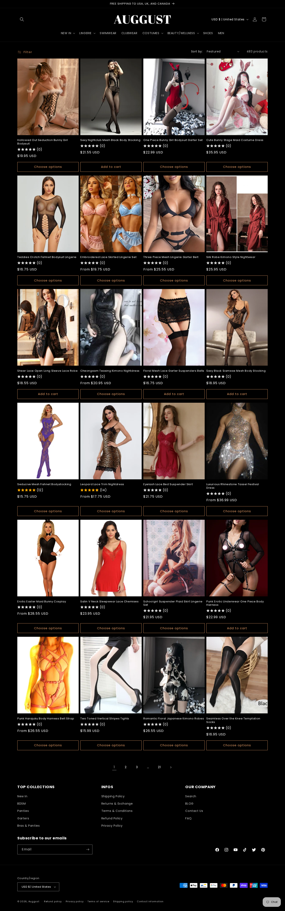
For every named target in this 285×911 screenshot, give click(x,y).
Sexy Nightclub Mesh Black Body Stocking (110, 140)
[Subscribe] (87, 849)
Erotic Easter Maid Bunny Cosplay (41, 601)
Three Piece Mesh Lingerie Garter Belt (170, 257)
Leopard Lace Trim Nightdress (102, 484)
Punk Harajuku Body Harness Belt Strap (45, 718)
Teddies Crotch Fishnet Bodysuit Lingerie (47, 257)
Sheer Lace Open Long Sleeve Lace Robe (47, 371)
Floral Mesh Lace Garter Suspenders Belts (173, 371)
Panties (23, 811)
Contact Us (194, 811)
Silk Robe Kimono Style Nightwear (230, 257)
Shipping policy (123, 901)
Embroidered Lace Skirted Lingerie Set (108, 257)
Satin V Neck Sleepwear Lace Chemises (109, 601)
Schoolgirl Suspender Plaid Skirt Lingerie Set (173, 603)
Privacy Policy (112, 826)
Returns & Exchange (117, 803)
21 (159, 767)
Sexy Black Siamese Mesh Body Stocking (236, 371)
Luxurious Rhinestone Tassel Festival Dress (232, 486)
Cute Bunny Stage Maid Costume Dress (235, 140)
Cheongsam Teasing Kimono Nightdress (110, 371)
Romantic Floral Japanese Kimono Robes (173, 718)
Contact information (150, 901)
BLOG (189, 803)
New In (22, 796)
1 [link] (114, 767)
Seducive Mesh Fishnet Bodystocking (44, 484)
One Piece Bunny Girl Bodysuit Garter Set (173, 140)
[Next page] (170, 767)
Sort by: (197, 51)
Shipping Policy (113, 796)
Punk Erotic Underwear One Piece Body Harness (235, 603)
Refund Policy (112, 818)
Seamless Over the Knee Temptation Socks (233, 720)
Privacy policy (75, 901)
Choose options (48, 167)
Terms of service (98, 901)
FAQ (188, 818)
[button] (21, 19)
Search (190, 796)
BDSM (21, 803)
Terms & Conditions (117, 811)
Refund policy (53, 901)
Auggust (34, 901)
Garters (23, 818)
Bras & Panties (28, 826)
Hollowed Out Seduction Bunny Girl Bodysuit (42, 142)
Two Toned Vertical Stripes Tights (104, 718)
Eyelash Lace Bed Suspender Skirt (168, 484)
